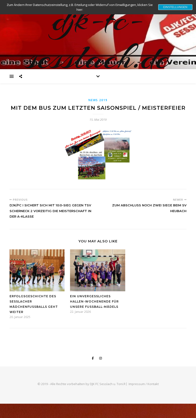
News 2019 (97, 100)
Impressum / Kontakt (144, 384)
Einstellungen (175, 7)
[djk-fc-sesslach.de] (98, 34)
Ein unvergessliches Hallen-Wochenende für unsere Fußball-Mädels (94, 301)
